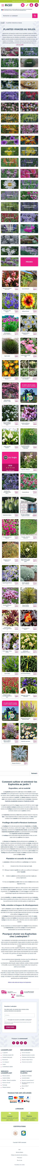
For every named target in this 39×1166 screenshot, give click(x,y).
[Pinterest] (17, 1042)
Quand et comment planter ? (28, 1080)
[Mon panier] (36, 5)
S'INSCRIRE (10, 1027)
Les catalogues (5, 1061)
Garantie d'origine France (27, 1059)
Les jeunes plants (25, 1078)
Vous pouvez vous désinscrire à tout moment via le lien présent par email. (17, 1023)
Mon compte (31, 5)
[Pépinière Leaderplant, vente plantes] (8, 5)
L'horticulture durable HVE (7, 1055)
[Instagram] (25, 1042)
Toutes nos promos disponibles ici (19, 1)
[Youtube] (21, 1042)
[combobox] (16, 15)
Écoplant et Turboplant (27, 1075)
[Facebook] (13, 1042)
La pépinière (5, 1052)
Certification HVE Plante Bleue (28, 1057)
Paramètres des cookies (20, 1164)
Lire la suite (19, 44)
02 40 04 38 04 (27, 5)
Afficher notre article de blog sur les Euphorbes (19, 982)
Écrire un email (22, 5)
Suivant (34, 773)
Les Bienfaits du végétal (7, 1066)
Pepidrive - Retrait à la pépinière (9, 1080)
